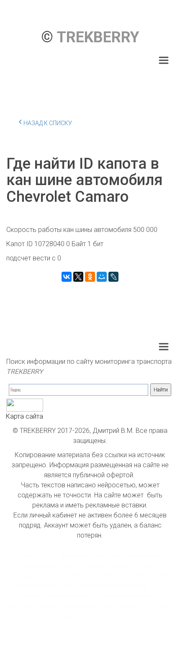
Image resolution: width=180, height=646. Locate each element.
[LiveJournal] (113, 277)
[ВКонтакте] (67, 277)
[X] (78, 277)
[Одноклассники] (90, 277)
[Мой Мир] (102, 277)
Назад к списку (47, 123)
